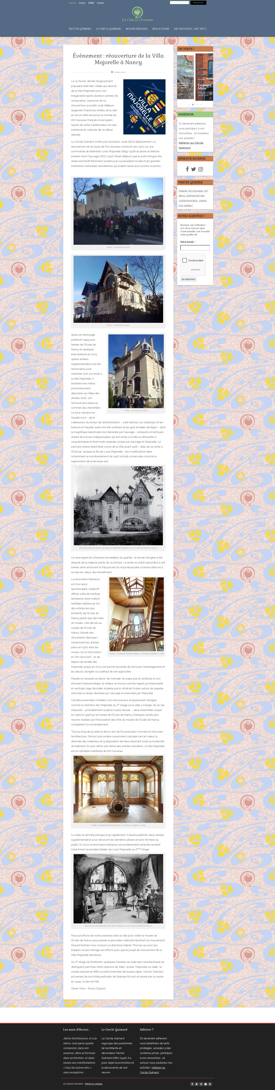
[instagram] (201, 169)
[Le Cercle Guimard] (137, 13)
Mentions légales (93, 1084)
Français (72, 3)
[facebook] (188, 169)
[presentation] (173, 80)
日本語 (91, 3)
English (82, 3)
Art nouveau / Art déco (190, 28)
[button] (189, 104)
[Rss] (210, 1084)
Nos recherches (137, 28)
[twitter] (194, 169)
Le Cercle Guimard (108, 28)
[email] (206, 1084)
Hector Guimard (80, 28)
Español (100, 3)
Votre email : (188, 241)
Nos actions (160, 28)
